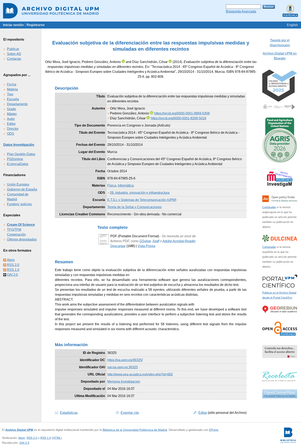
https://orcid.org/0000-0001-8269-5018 (178, 118)
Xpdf (155, 241)
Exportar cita (130, 412)
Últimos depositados (22, 239)
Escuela (13, 99)
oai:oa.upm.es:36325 (122, 367)
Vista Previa (146, 246)
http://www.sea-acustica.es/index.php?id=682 (140, 374)
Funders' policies (19, 204)
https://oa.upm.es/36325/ (125, 360)
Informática (126, 185)
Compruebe (269, 207)
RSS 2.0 (13, 265)
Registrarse (36, 25)
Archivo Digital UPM (19, 429)
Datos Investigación (18, 144)
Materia (12, 89)
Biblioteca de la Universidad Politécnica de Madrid (135, 429)
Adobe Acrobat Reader (179, 241)
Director (12, 128)
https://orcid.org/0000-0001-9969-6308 (182, 113)
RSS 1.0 (13, 269)
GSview (145, 241)
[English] (292, 25)
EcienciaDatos (17, 164)
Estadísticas (69, 412)
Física (111, 185)
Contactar (14, 58)
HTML (57, 437)
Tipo (10, 94)
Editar (202, 412)
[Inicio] (150, 11)
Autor (11, 119)
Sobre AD (14, 54)
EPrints (213, 429)
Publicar (13, 49)
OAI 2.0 (12, 274)
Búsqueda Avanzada (241, 11)
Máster (12, 114)
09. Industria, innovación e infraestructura (140, 192)
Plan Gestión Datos (21, 154)
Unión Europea (18, 184)
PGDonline (15, 159)
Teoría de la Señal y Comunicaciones (134, 207)
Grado (11, 109)
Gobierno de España (22, 189)
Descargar (118, 246)
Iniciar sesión (13, 25)
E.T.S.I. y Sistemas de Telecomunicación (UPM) (141, 200)
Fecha (11, 84)
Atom (11, 260)
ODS (10, 133)
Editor (11, 123)
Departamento (17, 104)
